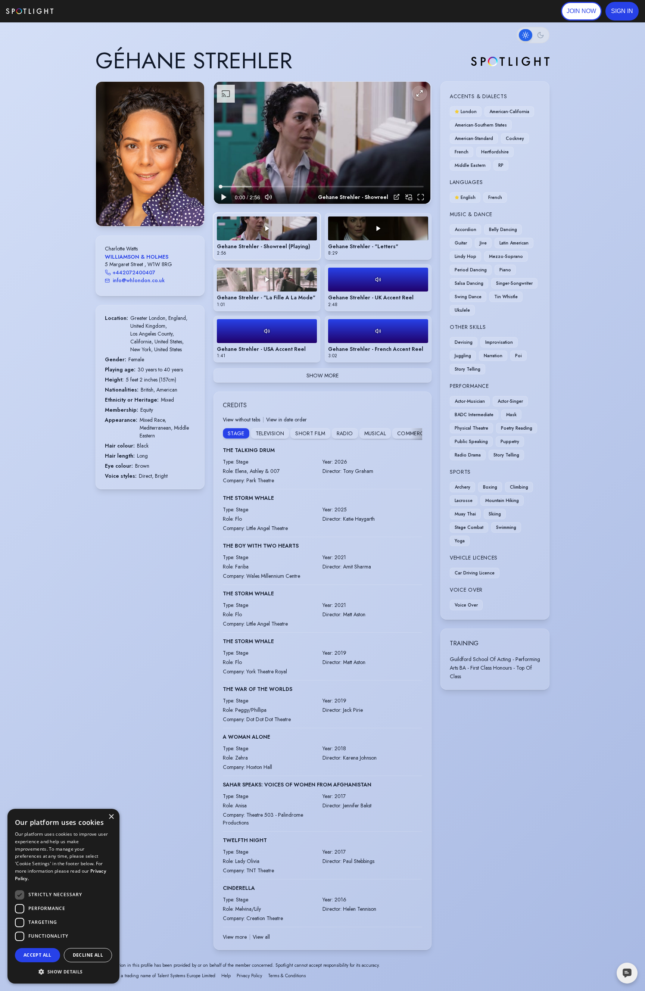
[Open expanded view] (192, 93)
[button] (622, 11)
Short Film (310, 433)
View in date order (286, 419)
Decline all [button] (88, 955)
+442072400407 (133, 272)
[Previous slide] (107, 161)
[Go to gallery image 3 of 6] (150, 207)
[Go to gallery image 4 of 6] (154, 207)
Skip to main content (82, 11)
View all (261, 937)
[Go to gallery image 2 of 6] (146, 207)
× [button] (111, 817)
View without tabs (241, 419)
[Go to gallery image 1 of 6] (141, 207)
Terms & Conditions (287, 975)
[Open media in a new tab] (397, 197)
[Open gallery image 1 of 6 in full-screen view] (150, 154)
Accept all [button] (38, 955)
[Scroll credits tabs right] (416, 434)
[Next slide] (192, 161)
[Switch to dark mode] (533, 35)
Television (270, 433)
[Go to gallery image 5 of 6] (157, 207)
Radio (345, 433)
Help (226, 975)
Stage (236, 433)
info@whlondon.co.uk (139, 280)
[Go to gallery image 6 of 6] (161, 207)
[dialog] (63, 896)
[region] (322, 143)
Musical (375, 433)
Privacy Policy (249, 975)
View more (235, 937)
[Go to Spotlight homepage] (29, 11)
